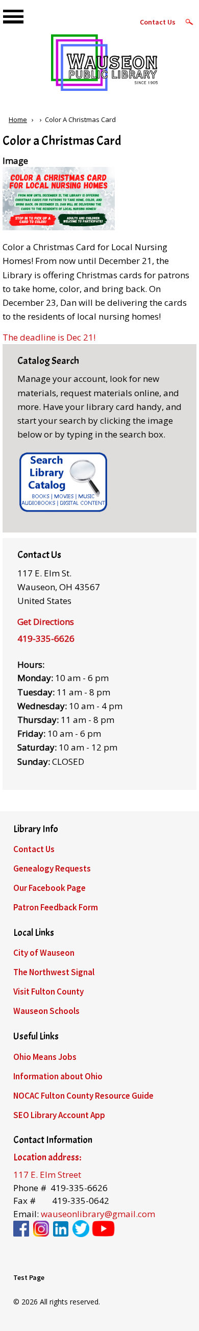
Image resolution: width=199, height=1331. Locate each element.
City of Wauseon (43, 952)
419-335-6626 (45, 638)
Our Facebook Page (49, 887)
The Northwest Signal (53, 972)
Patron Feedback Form (55, 907)
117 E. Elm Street (47, 1174)
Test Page (28, 1277)
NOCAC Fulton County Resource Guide (83, 1095)
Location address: (47, 1157)
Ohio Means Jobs (45, 1056)
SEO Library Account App (59, 1115)
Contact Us (158, 22)
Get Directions (45, 621)
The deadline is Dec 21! (49, 337)
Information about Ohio (58, 1076)
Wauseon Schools (46, 1011)
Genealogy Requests (52, 868)
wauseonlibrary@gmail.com (98, 1214)
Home (18, 119)
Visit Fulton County (48, 991)
